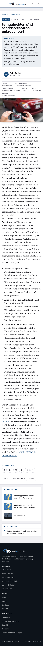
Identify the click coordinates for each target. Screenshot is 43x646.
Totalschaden (19, 516)
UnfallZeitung (7, 589)
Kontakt (5, 625)
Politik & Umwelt (8, 577)
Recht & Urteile (7, 574)
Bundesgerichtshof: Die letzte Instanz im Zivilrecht (24, 506)
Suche (4, 601)
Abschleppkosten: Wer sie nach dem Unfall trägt (24, 497)
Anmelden (6, 609)
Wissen (6, 19)
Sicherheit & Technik (9, 581)
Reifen (31, 478)
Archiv (4, 597)
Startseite (5, 15)
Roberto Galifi (16, 73)
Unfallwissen (16, 15)
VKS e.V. (5, 421)
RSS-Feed (5, 605)
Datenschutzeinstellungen (12, 633)
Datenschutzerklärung (10, 621)
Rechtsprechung (19, 478)
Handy (6, 478)
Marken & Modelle (9, 585)
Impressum (6, 617)
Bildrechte (6, 629)
